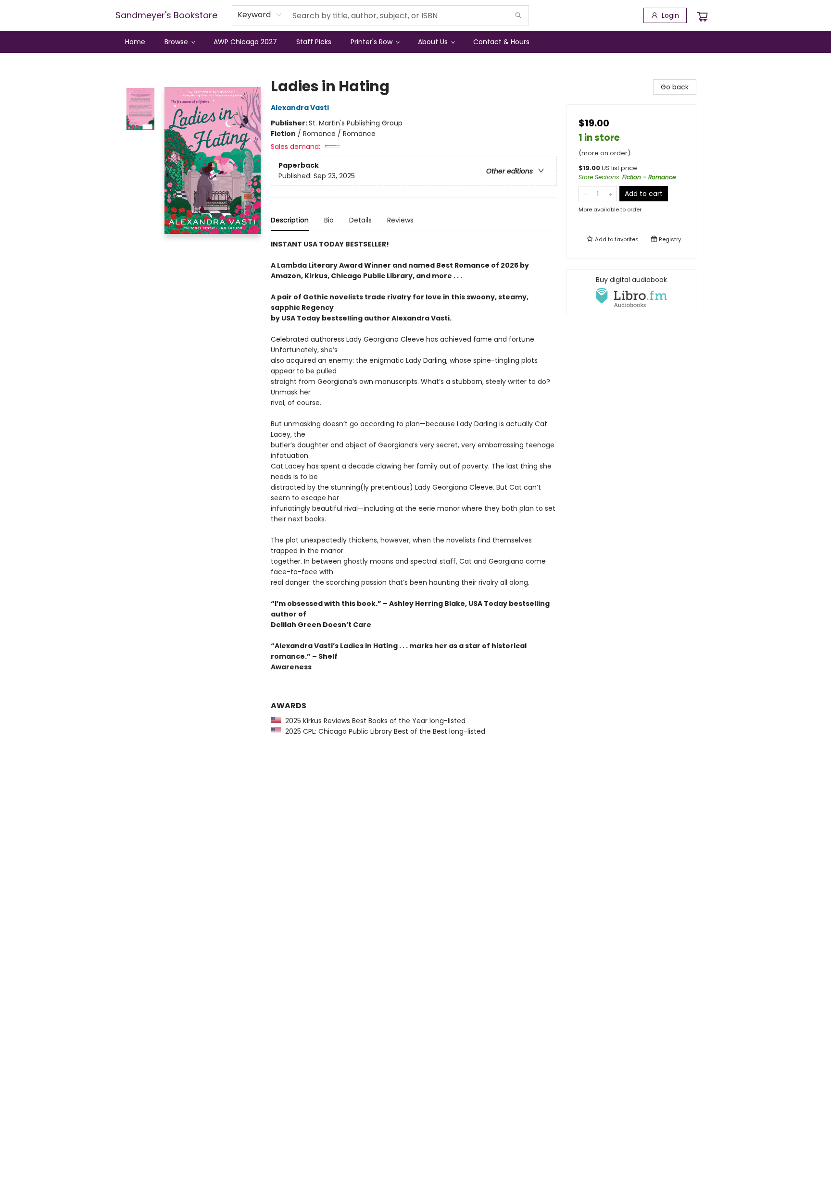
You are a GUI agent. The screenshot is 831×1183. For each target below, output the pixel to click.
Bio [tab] (329, 220)
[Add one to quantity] (610, 193)
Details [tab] (360, 220)
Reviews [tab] (400, 220)
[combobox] (260, 15)
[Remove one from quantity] (585, 193)
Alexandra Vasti (300, 107)
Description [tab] (290, 220)
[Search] (518, 15)
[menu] (415, 42)
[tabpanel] (414, 499)
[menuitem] (135, 42)
